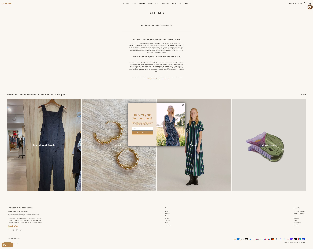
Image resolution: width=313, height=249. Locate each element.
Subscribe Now (142, 133)
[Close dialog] (183, 105)
